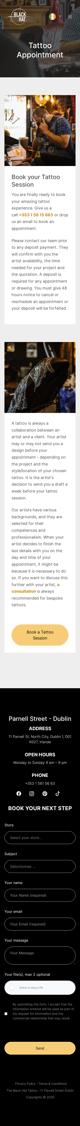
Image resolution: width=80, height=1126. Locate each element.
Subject (10, 854)
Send (40, 1048)
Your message (16, 940)
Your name (13, 882)
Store (9, 825)
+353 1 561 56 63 (40, 783)
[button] (55, 17)
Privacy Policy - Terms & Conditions (41, 1083)
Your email (13, 911)
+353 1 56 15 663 (36, 215)
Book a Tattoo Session (40, 635)
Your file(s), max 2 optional (27, 974)
